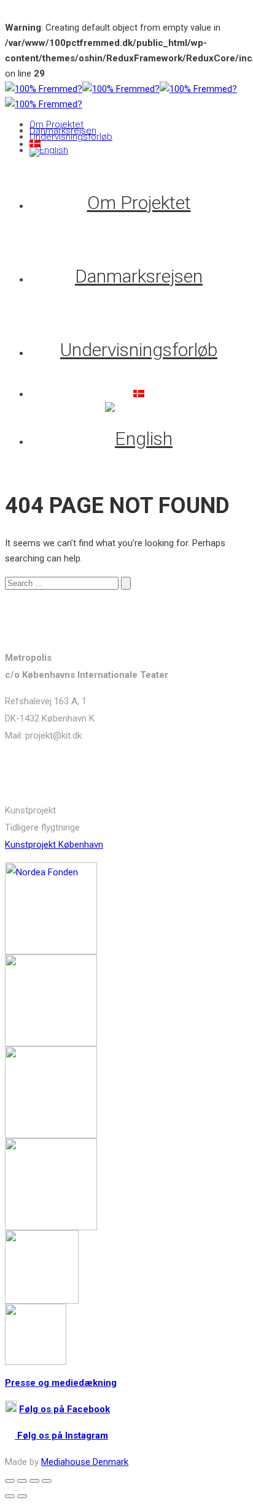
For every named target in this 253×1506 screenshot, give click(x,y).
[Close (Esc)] (10, 1481)
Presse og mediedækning (61, 1382)
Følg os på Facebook (64, 1409)
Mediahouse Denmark (84, 1461)
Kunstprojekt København (54, 844)
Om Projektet (56, 124)
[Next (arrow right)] (22, 1496)
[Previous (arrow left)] (10, 1496)
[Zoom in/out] (47, 1481)
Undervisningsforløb (70, 136)
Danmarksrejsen (62, 130)
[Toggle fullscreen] (34, 1481)
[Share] (22, 1481)
